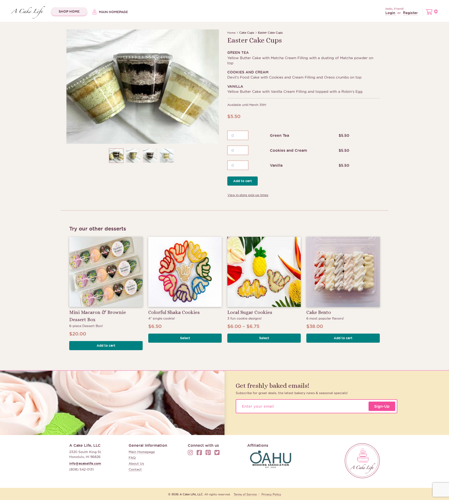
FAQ (132, 458)
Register (410, 13)
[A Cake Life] (362, 461)
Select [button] (185, 338)
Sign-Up (382, 406)
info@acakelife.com (85, 463)
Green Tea (279, 135)
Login (390, 13)
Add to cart (242, 181)
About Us (136, 463)
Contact (135, 469)
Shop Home (69, 11)
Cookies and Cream (288, 150)
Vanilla (276, 165)
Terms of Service (245, 494)
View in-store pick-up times (248, 195)
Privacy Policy (271, 494)
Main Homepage (113, 12)
